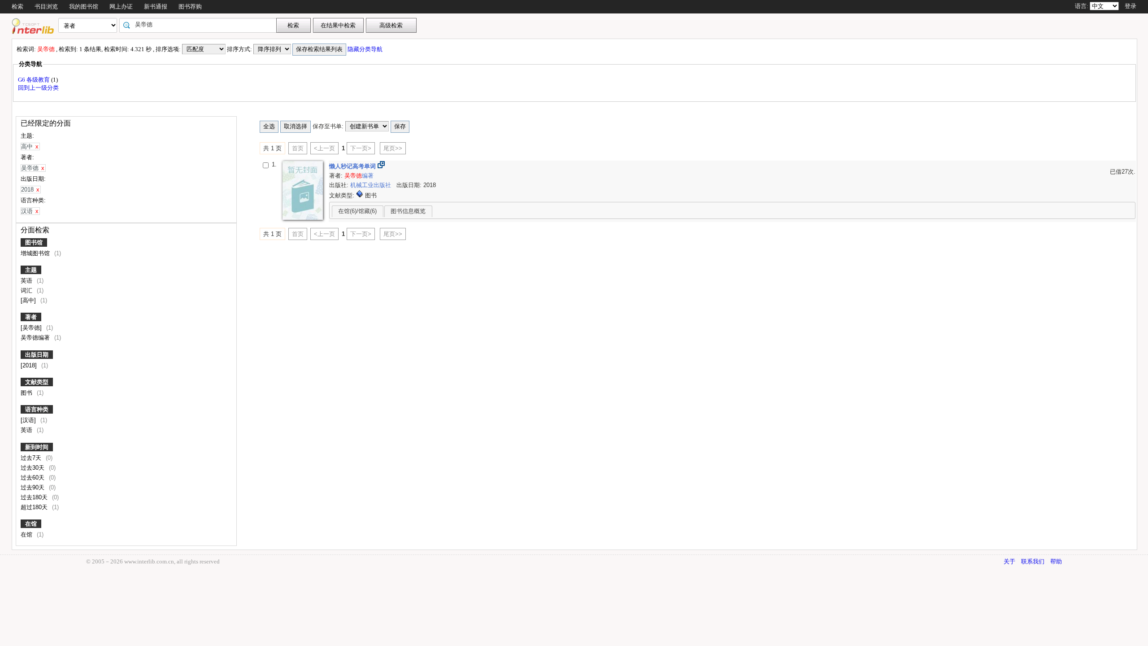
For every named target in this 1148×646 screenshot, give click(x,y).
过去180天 (35, 497)
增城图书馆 (36, 253)
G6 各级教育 (34, 79)
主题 (31, 269)
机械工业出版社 (371, 185)
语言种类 (36, 409)
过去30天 (33, 467)
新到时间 (36, 447)
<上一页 (324, 148)
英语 (27, 280)
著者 (31, 317)
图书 (27, 392)
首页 (298, 148)
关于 (1009, 561)
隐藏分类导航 (366, 49)
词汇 (27, 290)
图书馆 (34, 242)
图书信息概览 (408, 211)
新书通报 (155, 6)
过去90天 (33, 487)
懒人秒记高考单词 (353, 166)
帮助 (1056, 561)
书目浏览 (46, 6)
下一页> (360, 148)
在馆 (31, 523)
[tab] (357, 211)
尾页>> (392, 148)
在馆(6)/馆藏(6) (357, 211)
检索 (17, 6)
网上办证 (121, 6)
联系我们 (1032, 561)
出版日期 (36, 354)
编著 (359, 175)
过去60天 (33, 477)
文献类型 (36, 382)
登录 (1130, 6)
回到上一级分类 (38, 87)
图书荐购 (190, 6)
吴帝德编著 (36, 337)
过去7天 (32, 457)
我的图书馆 (83, 6)
